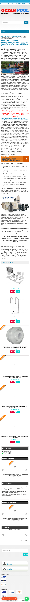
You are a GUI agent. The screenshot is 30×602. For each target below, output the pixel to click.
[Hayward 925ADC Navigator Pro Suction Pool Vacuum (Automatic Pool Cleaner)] (15, 434)
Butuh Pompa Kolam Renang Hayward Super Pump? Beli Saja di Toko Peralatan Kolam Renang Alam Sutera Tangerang (15, 487)
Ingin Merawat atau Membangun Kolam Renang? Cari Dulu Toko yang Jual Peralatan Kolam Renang (15, 497)
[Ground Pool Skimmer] (15, 283)
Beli (18, 291)
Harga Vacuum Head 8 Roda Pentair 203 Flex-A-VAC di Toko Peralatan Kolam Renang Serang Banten (14, 492)
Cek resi (26, 554)
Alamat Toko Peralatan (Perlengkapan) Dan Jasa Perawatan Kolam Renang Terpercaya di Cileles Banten (14, 43)
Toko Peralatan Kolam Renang (19, 600)
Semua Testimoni (24, 540)
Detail (13, 291)
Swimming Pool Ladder (15, 316)
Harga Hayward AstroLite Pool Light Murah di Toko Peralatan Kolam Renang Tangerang (14, 495)
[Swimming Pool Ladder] (15, 313)
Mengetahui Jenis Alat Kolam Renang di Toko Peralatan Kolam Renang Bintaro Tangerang (14, 489)
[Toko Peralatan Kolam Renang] (15, 16)
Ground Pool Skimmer (15, 285)
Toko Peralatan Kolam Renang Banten (12, 36)
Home (2, 36)
